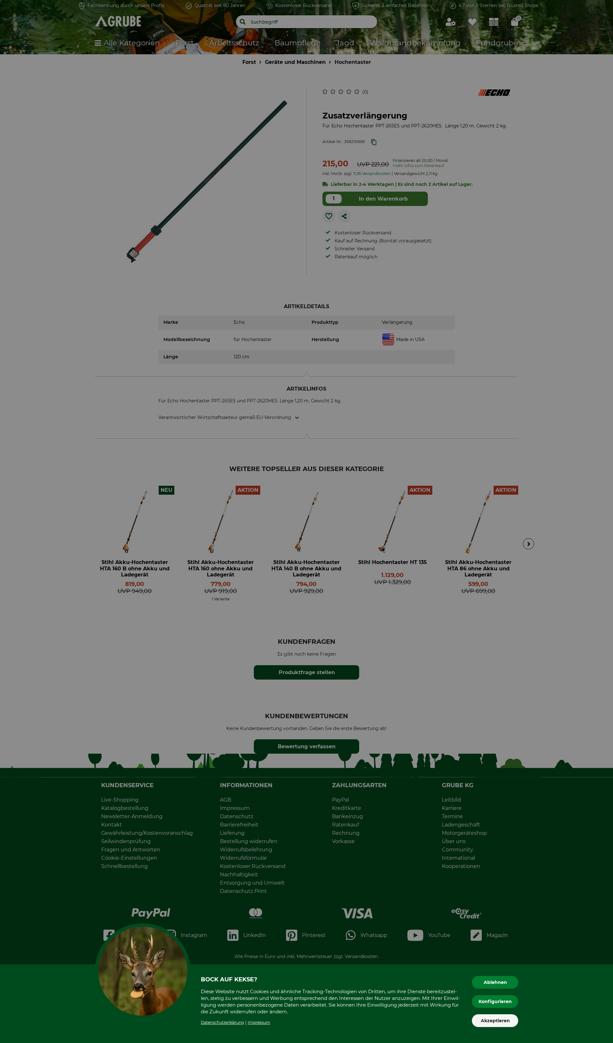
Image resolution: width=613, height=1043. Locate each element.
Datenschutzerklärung (222, 1022)
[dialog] (306, 521)
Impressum (259, 1022)
